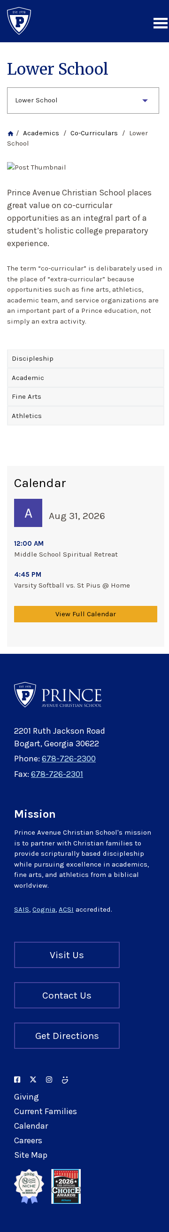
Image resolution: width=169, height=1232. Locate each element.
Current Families (45, 1111)
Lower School (36, 100)
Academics (41, 133)
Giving (26, 1097)
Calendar (31, 1126)
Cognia (43, 909)
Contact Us (67, 995)
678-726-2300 (69, 758)
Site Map (30, 1155)
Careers (28, 1140)
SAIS (21, 909)
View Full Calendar (85, 614)
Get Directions (67, 1035)
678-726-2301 (57, 774)
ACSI (66, 909)
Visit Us (67, 955)
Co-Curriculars (94, 133)
